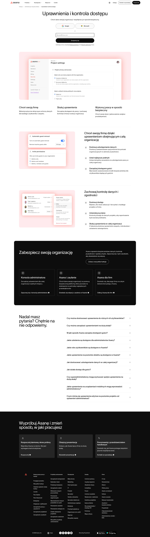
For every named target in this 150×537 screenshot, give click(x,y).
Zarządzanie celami (56, 488)
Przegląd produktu (38, 481)
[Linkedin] (63, 533)
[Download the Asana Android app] (111, 532)
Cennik (56, 2)
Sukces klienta (89, 503)
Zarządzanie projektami (40, 511)
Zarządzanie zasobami (39, 514)
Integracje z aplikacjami (40, 504)
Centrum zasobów (90, 494)
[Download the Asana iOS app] (101, 532)
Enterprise (36, 500)
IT (68, 488)
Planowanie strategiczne (57, 508)
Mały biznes (71, 479)
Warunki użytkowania (86, 44)
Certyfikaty (88, 488)
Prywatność (105, 508)
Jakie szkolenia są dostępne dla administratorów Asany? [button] (91, 340)
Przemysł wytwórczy (73, 509)
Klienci (104, 485)
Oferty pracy (105, 488)
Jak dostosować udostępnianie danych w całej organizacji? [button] (92, 362)
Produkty (27, 2)
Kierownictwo (105, 482)
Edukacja (70, 506)
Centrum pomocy (89, 479)
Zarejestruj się (75, 40)
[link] (21, 7)
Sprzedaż (70, 494)
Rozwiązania (37, 2)
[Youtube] (71, 533)
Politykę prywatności (74, 44)
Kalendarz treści (55, 482)
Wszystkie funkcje (38, 483)
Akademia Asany (89, 485)
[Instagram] (66, 533)
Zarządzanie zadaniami (57, 516)
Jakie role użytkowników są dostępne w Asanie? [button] (87, 348)
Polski (51, 533)
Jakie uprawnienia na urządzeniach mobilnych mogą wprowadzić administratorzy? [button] (94, 387)
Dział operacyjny (72, 485)
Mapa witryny (88, 514)
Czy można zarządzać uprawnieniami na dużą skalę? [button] (89, 326)
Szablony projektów (90, 500)
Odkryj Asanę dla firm (105, 293)
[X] (60, 533)
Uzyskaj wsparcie (90, 482)
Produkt (70, 491)
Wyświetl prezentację (66, 455)
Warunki (81, 532)
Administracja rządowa (74, 503)
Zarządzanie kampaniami (58, 479)
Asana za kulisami (107, 491)
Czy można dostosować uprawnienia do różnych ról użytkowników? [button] (95, 318)
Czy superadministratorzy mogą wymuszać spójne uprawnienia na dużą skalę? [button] (95, 378)
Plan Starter (36, 494)
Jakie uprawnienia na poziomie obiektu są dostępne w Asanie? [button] (93, 355)
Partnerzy (87, 511)
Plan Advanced (37, 497)
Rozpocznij (136, 2)
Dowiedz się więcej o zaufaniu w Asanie (73, 293)
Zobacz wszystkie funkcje (97, 262)
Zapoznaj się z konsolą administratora (34, 293)
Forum (86, 491)
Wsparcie (47, 2)
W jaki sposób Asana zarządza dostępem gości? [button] (87, 333)
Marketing (70, 482)
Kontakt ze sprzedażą (124, 2)
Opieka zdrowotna (73, 497)
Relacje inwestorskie (107, 500)
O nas (103, 479)
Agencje (70, 515)
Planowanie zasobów (56, 505)
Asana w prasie (106, 497)
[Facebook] (68, 533)
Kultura (104, 494)
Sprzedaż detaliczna (73, 500)
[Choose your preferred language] (109, 2)
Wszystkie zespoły (73, 518)
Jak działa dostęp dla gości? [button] (79, 370)
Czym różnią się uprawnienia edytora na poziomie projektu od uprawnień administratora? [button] (93, 397)
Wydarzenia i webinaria (91, 497)
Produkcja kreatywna (56, 485)
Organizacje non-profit (74, 512)
